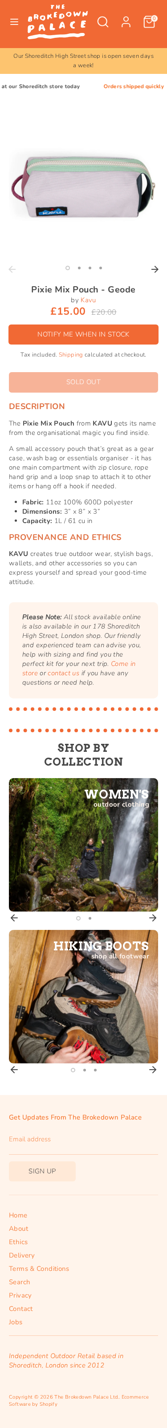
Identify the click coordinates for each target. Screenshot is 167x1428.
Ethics (18, 1241)
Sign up (42, 1171)
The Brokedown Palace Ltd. (86, 1397)
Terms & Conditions (39, 1268)
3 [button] (90, 268)
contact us (63, 673)
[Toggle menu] (14, 22)
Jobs (16, 1322)
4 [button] (100, 268)
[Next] (155, 269)
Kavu (88, 300)
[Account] (126, 17)
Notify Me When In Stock (83, 334)
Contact (21, 1308)
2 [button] (79, 268)
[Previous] (12, 269)
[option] (83, 61)
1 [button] (67, 268)
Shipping (71, 355)
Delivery (22, 1255)
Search (19, 1282)
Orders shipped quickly (119, 86)
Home (18, 1215)
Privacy (20, 1295)
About (18, 1228)
